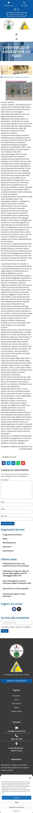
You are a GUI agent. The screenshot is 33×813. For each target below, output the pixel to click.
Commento (5, 479)
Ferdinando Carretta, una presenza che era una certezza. (16, 564)
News (5, 538)
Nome (3, 502)
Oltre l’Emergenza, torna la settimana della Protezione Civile (17, 582)
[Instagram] (18, 9)
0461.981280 (24, 5)
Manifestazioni (9, 543)
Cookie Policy (16, 811)
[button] (30, 778)
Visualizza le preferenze (16, 807)
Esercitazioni (8, 551)
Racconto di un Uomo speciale (15, 588)
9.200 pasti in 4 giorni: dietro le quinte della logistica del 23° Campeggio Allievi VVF (16, 573)
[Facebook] (15, 9)
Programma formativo (12, 534)
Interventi (7, 547)
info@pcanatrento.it (9, 5)
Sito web (4, 516)
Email (2, 509)
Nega (16, 802)
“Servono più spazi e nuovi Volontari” (14, 595)
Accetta (16, 798)
